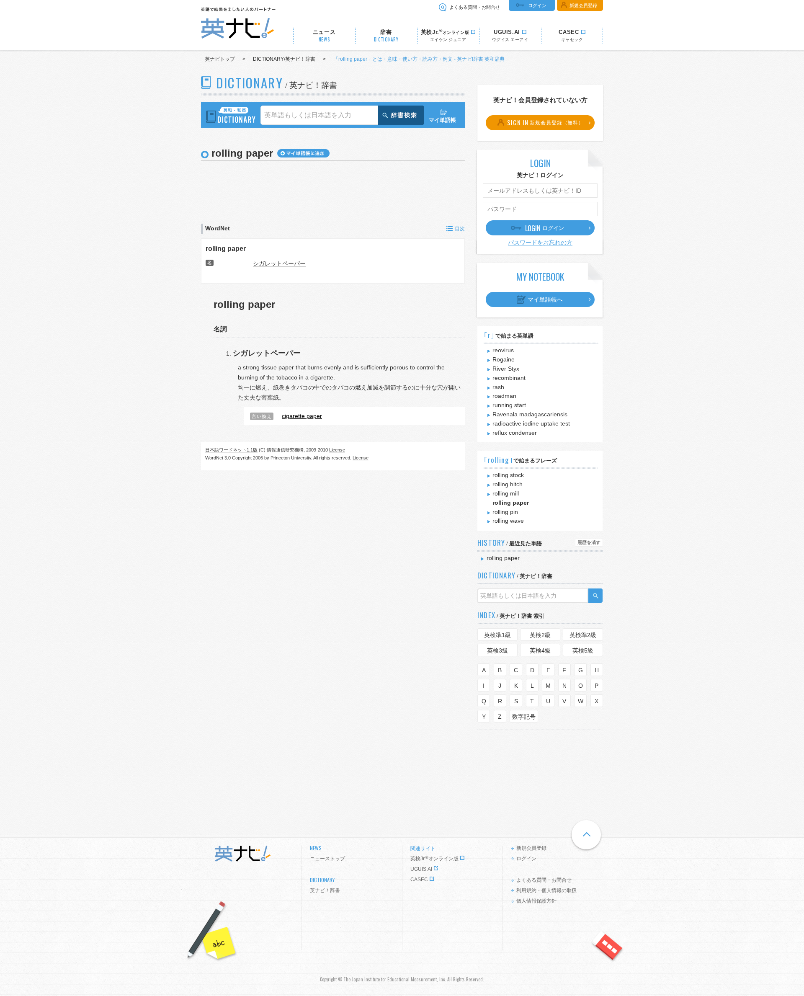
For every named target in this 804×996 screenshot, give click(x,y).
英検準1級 (497, 635)
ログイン (537, 5)
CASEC (419, 879)
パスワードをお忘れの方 (540, 242)
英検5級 (582, 650)
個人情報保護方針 (536, 901)
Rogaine (503, 359)
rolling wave (508, 520)
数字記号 (524, 716)
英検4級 (540, 650)
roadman (504, 395)
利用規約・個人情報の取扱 (546, 890)
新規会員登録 (583, 5)
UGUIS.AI (421, 869)
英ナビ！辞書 (325, 890)
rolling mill (505, 493)
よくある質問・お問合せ (474, 7)
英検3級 (497, 650)
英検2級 (540, 635)
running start (509, 405)
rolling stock (508, 475)
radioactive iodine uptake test (531, 423)
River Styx (505, 368)
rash (498, 387)
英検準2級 (583, 635)
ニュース (324, 36)
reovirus (503, 350)
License (337, 449)
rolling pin (505, 511)
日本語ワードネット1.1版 (231, 449)
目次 (460, 229)
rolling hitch (507, 484)
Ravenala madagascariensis (529, 414)
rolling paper (226, 248)
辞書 (386, 36)
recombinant (509, 377)
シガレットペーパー (279, 263)
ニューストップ (327, 859)
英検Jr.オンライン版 (434, 859)
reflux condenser (514, 432)
